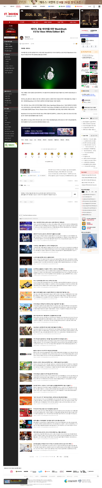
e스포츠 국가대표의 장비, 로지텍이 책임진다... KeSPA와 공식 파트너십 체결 (62, 173)
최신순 (28, 185)
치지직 (6, 113)
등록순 (25, 185)
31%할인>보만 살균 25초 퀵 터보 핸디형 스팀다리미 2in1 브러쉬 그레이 (90, 175)
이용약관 (36, 476)
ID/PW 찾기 (13, 34)
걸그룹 (6, 117)
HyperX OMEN (8, 126)
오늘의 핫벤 (7, 96)
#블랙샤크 (56, 139)
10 (54, 456)
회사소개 (25, 476)
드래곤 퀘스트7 (8, 138)
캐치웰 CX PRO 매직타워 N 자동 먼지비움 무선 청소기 (90, 185)
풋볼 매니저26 (8, 140)
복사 (33, 43)
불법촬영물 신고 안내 (61, 476)
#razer (31, 139)
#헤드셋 (62, 139)
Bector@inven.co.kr (29, 38)
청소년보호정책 (52, 476)
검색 (16, 37)
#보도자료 (50, 139)
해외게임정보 (7, 122)
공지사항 (76, 476)
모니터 (7, 63)
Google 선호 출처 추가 (25, 43)
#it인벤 (26, 139)
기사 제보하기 (43, 175)
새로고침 (76, 185)
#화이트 (67, 139)
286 (57, 456)
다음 (60, 456)
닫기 (27, 479)
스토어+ (96, 51)
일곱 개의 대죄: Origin (9, 131)
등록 (75, 194)
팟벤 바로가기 (8, 111)
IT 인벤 (10, 25)
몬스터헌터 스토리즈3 (9, 133)
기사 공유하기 (48, 161)
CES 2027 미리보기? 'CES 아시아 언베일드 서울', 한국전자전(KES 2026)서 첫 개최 (62, 169)
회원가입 (7, 34)
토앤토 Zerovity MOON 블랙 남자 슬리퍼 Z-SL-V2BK (90, 177)
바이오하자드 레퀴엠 (9, 135)
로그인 (89, 6)
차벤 (6, 115)
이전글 (30, 180)
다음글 (25, 180)
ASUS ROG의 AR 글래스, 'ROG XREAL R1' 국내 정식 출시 (60, 171)
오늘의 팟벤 (7, 98)
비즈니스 (31, 476)
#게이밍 (39, 139)
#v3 (35, 139)
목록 (21, 180)
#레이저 (44, 139)
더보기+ (96, 35)
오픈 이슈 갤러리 (8, 93)
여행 (6, 120)
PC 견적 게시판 (8, 102)
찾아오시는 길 (69, 476)
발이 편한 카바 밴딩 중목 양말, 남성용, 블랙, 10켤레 (90, 180)
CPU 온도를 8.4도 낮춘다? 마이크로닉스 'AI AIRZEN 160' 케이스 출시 (62, 175)
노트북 (7, 61)
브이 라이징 (7, 129)
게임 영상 (7, 124)
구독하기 (24, 175)
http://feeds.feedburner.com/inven (30, 215)
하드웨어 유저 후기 (9, 48)
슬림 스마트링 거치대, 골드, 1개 (88, 182)
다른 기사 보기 (33, 175)
